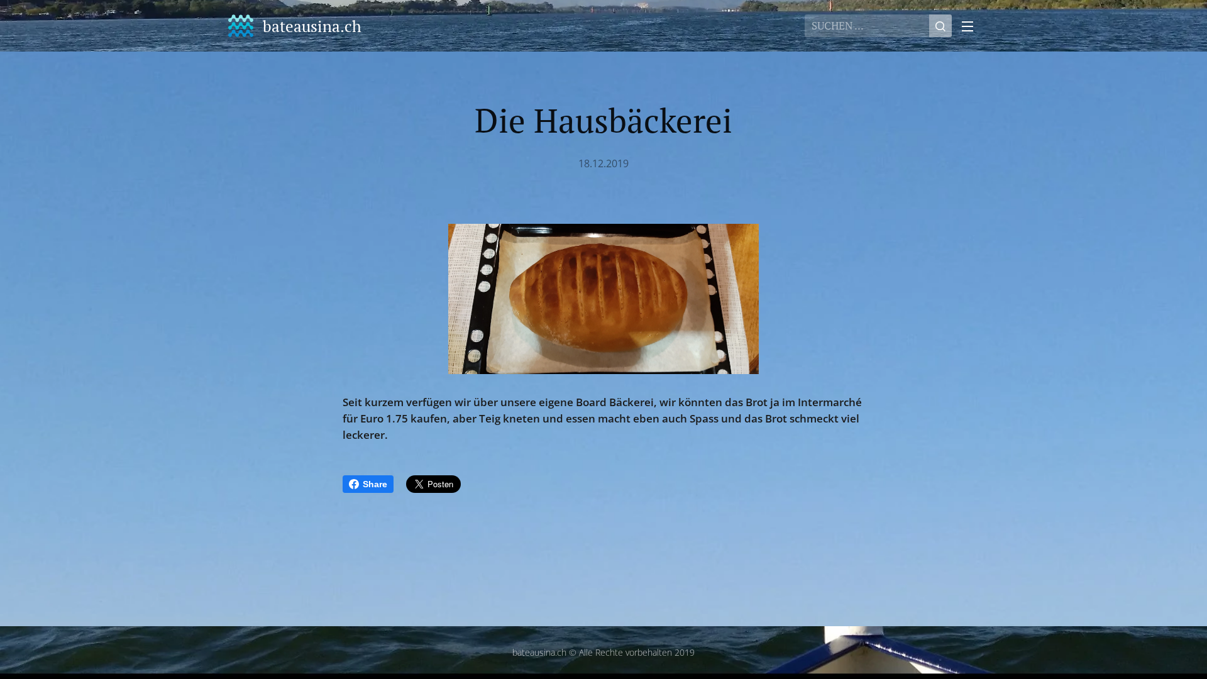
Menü (971, 25)
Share (375, 484)
